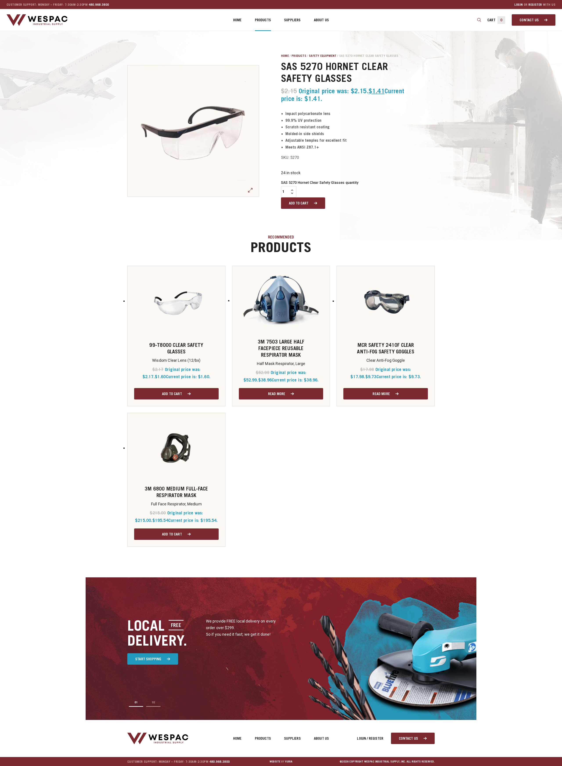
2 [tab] (154, 702)
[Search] (479, 20)
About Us (321, 20)
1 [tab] (137, 702)
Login (518, 4)
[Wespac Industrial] (37, 20)
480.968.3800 (99, 4)
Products (263, 20)
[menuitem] (237, 20)
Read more (276, 394)
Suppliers (292, 20)
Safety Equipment (322, 55)
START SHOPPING (148, 659)
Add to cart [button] (172, 394)
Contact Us (529, 20)
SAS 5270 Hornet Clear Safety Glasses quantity (319, 183)
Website (275, 761)
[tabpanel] (193, 131)
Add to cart (298, 203)
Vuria (288, 761)
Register (535, 4)
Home (237, 20)
